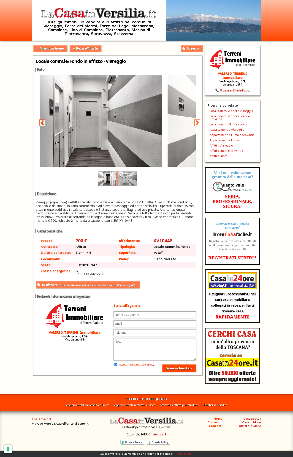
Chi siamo (215, 422)
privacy (150, 364)
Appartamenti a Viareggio (227, 129)
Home (218, 418)
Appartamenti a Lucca (224, 140)
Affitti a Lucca (218, 156)
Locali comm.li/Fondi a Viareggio (231, 111)
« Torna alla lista (85, 48)
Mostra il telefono (235, 90)
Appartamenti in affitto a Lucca (134, 405)
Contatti (215, 426)
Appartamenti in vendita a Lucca (87, 405)
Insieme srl (157, 434)
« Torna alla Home (50, 48)
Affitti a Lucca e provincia (226, 151)
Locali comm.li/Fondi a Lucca (228, 124)
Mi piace (193, 48)
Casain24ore (251, 422)
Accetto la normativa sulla (136, 364)
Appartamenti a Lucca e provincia (232, 135)
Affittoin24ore (250, 426)
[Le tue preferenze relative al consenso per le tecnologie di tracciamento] (8, 449)
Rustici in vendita (215, 405)
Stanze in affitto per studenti (179, 405)
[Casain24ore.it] (232, 383)
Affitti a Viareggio (221, 145)
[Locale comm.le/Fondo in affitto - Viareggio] (104, 165)
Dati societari (184, 453)
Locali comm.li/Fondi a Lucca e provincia (230, 117)
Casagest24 (252, 418)
